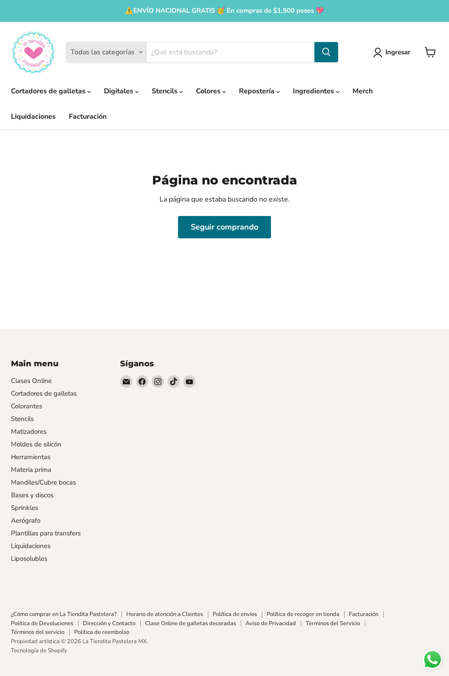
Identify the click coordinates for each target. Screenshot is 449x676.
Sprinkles (24, 507)
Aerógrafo (25, 520)
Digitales (119, 91)
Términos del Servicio (333, 623)
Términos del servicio (37, 632)
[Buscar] (326, 52)
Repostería (257, 91)
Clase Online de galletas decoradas (190, 623)
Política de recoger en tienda (303, 614)
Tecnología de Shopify (39, 651)
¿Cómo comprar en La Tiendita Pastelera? (64, 614)
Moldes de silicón (36, 444)
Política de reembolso (101, 632)
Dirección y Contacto (109, 623)
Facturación (88, 116)
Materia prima (31, 469)
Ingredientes (314, 91)
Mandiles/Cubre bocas (43, 482)
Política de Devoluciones (42, 623)
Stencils (165, 91)
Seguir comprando (224, 227)
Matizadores (28, 431)
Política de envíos (235, 614)
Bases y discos (32, 495)
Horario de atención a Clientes (164, 614)
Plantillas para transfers (46, 533)
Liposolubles (29, 558)
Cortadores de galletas (49, 91)
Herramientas (30, 457)
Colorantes (26, 406)
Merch (363, 91)
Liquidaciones (33, 116)
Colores (209, 91)
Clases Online (31, 380)
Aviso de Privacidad (271, 623)
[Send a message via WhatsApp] (432, 660)
